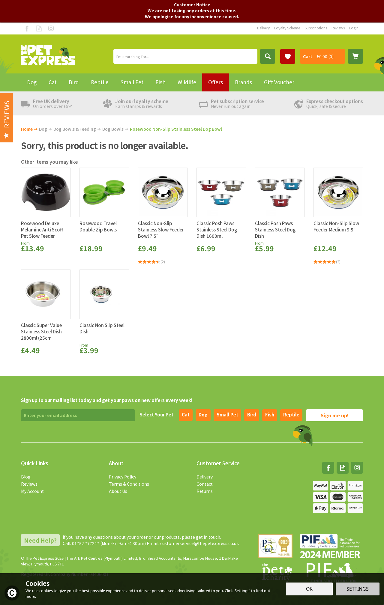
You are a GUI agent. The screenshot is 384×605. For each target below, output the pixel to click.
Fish (269, 414)
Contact (204, 484)
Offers (215, 82)
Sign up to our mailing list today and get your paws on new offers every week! (107, 400)
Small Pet (132, 82)
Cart (307, 56)
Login (353, 27)
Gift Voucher (279, 82)
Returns (204, 491)
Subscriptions (315, 27)
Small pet (227, 414)
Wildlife (187, 82)
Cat (186, 414)
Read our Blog (39, 28)
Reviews (29, 484)
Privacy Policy (122, 477)
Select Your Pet (156, 414)
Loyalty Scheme (287, 27)
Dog (203, 414)
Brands (243, 82)
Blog (26, 477)
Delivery (204, 477)
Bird (251, 414)
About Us (118, 491)
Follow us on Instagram (51, 28)
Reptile (291, 414)
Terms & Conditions (129, 484)
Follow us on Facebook (27, 28)
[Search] (267, 56)
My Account (32, 491)
